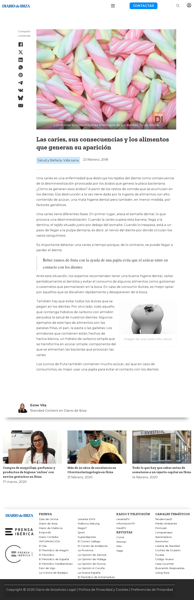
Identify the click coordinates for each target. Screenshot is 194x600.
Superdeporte (87, 537)
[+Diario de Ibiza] (16, 5)
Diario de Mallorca (50, 528)
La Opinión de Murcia (92, 563)
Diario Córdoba (48, 537)
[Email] (20, 105)
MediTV (121, 528)
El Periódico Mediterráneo (56, 563)
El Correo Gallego (89, 541)
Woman (121, 541)
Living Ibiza (162, 572)
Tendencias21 (163, 519)
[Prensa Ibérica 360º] (19, 554)
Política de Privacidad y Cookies (103, 589)
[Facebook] (20, 44)
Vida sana (71, 160)
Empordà (45, 532)
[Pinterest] (20, 75)
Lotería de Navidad (167, 546)
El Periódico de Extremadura (96, 577)
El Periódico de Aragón (54, 550)
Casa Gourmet (164, 563)
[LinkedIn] (20, 60)
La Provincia (85, 550)
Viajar (119, 550)
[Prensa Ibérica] (19, 531)
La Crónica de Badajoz (53, 572)
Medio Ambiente (166, 523)
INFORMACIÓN (49, 541)
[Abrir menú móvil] (113, 5)
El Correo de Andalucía (92, 546)
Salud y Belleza (50, 160)
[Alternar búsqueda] (178, 5)
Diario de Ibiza (48, 523)
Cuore (120, 537)
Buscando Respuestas (169, 568)
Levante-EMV (86, 519)
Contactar (143, 6)
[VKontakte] (20, 90)
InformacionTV (125, 523)
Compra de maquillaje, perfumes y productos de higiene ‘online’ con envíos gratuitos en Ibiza (29, 472)
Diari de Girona (48, 519)
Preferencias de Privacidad (152, 589)
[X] (20, 52)
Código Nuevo (164, 559)
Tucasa (159, 555)
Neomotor (162, 541)
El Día (42, 546)
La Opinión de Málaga (92, 559)
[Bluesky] (20, 98)
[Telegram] (20, 83)
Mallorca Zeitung (88, 523)
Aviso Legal (67, 589)
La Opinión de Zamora (92, 555)
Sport (81, 532)
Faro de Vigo (47, 568)
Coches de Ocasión (168, 550)
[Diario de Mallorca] (19, 515)
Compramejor (164, 532)
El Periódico (46, 555)
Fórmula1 (161, 528)
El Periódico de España (54, 559)
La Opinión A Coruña (91, 568)
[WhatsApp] (20, 67)
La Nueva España (89, 572)
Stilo (119, 546)
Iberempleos (163, 537)
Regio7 (82, 528)
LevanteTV (123, 519)
